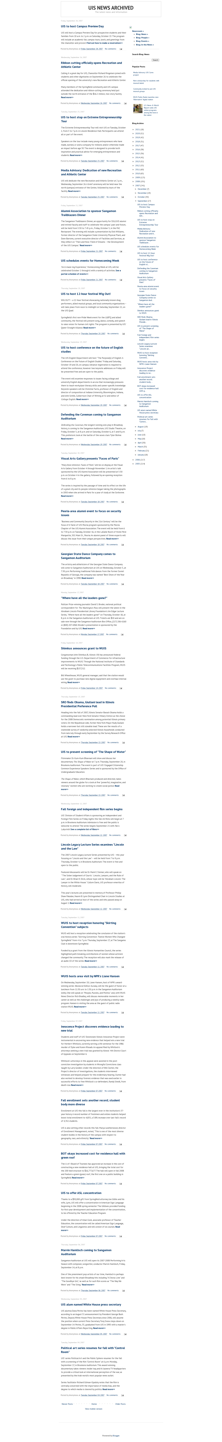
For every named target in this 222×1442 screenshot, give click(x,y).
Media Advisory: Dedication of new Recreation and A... (146, 231)
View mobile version (93, 1408)
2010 (137, 173)
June (140, 434)
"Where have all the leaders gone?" (84, 598)
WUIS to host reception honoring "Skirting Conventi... (147, 355)
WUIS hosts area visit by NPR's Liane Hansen (90, 976)
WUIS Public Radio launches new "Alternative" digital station (145, 98)
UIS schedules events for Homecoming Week (90, 261)
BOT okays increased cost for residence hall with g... (148, 388)
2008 (137, 181)
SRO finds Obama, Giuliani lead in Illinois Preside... (147, 319)
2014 (137, 157)
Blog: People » (142, 37)
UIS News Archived (111, 7)
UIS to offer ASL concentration (81, 1193)
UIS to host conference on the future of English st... (147, 262)
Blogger (116, 1435)
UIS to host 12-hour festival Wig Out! (86, 294)
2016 (137, 149)
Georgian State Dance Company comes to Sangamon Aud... (146, 297)
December (142, 189)
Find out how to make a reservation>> (105, 43)
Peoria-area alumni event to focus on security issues (148, 288)
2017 (137, 145)
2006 (137, 459)
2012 (137, 165)
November (142, 193)
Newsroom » (138, 31)
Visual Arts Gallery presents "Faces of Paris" (90, 458)
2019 (137, 137)
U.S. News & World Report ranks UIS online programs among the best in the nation (151, 110)
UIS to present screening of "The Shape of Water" (93, 752)
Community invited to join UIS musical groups (144, 90)
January (141, 454)
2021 (137, 129)
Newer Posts (67, 1404)
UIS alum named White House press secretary (91, 1304)
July (139, 430)
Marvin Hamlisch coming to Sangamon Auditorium (147, 403)
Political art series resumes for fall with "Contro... (147, 419)
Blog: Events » (142, 41)
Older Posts (120, 1404)
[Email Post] (120, 49)
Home (94, 1404)
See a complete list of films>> (85, 829)
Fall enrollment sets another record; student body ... (146, 379)
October (141, 197)
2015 (137, 153)
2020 (137, 133)
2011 (137, 169)
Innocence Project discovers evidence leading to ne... (146, 370)
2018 (137, 141)
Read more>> (67, 97)
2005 (137, 463)
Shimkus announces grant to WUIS (83, 648)
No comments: (111, 49)
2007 (137, 185)
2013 (137, 161)
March (141, 446)
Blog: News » (142, 34)
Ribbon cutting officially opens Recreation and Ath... (147, 213)
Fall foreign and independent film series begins (92, 809)
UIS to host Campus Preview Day (82, 26)
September (143, 201)
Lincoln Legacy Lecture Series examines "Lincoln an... (147, 346)
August (141, 426)
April (140, 442)
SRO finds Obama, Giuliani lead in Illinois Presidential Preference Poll (87, 704)
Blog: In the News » (145, 44)
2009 (137, 177)
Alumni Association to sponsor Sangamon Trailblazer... (146, 240)
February (142, 450)
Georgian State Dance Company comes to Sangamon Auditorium (88, 556)
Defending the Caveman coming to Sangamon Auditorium (147, 270)
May (140, 438)
